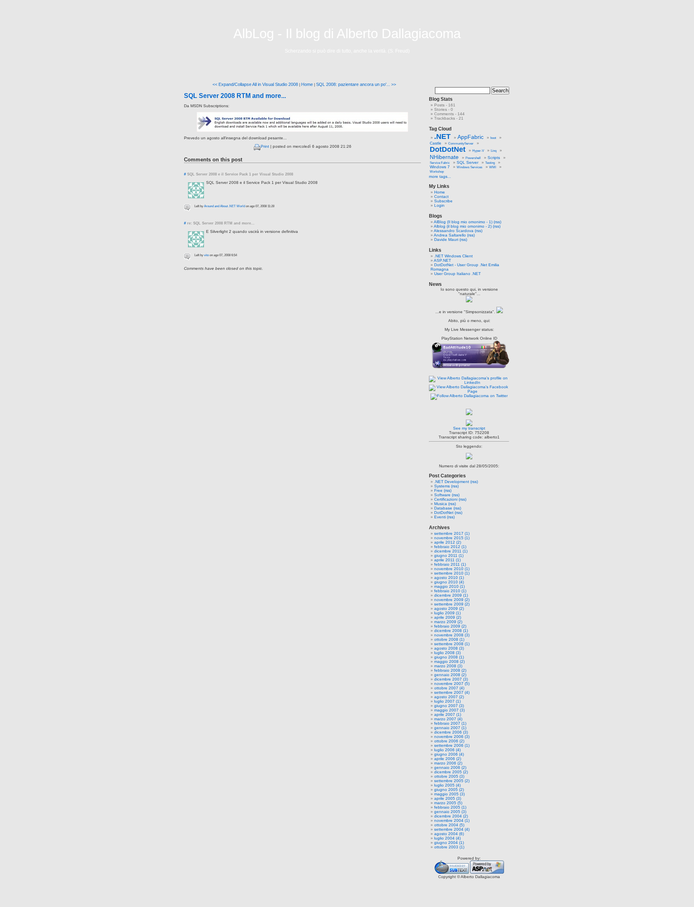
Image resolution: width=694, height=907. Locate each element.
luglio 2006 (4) (447, 750)
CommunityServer (461, 143)
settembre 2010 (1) (451, 573)
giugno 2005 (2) (449, 789)
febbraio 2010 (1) (450, 591)
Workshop (437, 171)
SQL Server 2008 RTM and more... (235, 95)
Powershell (473, 158)
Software (442, 495)
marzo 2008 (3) (448, 666)
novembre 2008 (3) (451, 635)
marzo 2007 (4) (448, 719)
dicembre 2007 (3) (451, 679)
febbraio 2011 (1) (450, 564)
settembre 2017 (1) (451, 533)
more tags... (440, 176)
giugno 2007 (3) (449, 705)
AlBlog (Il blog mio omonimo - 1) (463, 222)
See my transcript (469, 428)
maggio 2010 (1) (449, 586)
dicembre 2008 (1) (451, 630)
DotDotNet (447, 149)
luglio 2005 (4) (447, 785)
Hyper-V (478, 151)
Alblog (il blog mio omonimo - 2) (463, 226)
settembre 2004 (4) (451, 829)
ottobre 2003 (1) (449, 847)
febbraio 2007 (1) (450, 723)
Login (439, 205)
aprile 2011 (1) (447, 560)
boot (493, 138)
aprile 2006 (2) (447, 758)
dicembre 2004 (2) (451, 816)
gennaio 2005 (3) (450, 811)
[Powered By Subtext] (452, 872)
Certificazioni (445, 499)
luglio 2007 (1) (447, 701)
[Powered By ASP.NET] (487, 872)
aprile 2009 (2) (447, 617)
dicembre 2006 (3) (451, 732)
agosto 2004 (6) (449, 834)
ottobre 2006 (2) (449, 741)
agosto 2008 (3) (449, 648)
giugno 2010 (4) (449, 582)
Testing (490, 163)
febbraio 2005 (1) (450, 807)
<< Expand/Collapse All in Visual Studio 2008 (255, 84)
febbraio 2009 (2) (450, 626)
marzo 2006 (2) (448, 763)
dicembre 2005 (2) (451, 772)
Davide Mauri (446, 239)
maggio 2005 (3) (449, 794)
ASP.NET (442, 260)
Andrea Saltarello (450, 235)
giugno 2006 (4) (449, 754)
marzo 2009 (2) (448, 622)
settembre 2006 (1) (451, 745)
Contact (441, 196)
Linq (493, 151)
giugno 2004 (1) (449, 842)
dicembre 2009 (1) (451, 595)
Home (307, 84)
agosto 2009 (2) (449, 608)
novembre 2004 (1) (451, 820)
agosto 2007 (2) (449, 697)
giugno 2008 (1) (449, 657)
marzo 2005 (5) (448, 803)
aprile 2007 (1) (447, 714)
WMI (492, 167)
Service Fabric (440, 163)
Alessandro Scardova (454, 230)
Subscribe (443, 201)
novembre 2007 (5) (451, 683)
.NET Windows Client (453, 256)
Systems (442, 486)
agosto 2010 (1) (449, 577)
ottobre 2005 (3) (449, 776)
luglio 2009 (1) (447, 613)
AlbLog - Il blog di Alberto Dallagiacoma (347, 33)
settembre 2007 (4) (451, 692)
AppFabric (470, 137)
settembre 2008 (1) (451, 644)
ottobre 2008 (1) (449, 639)
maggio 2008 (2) (449, 661)
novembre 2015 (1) (451, 538)
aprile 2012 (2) (447, 542)
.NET (442, 136)
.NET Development (451, 481)
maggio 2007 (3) (449, 710)
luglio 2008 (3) (447, 652)
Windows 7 (440, 167)
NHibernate (444, 157)
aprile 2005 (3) (447, 798)
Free (438, 490)
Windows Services (469, 167)
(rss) (497, 222)
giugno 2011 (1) (448, 555)
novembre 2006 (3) (451, 736)
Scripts (494, 157)
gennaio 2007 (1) (450, 728)
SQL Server (467, 162)
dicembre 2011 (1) (450, 551)
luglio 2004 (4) (447, 838)
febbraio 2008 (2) (450, 670)
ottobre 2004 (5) (449, 825)
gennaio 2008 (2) (450, 675)
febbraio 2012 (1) (450, 546)
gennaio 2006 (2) (450, 767)
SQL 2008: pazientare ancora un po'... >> (356, 84)
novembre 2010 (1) (451, 569)
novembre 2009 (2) (451, 599)
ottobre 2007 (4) (449, 688)
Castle (435, 143)
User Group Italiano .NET (457, 273)
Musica (440, 503)
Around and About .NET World (224, 206)
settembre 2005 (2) (451, 781)
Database (443, 508)
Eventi (440, 517)
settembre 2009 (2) (451, 604)
